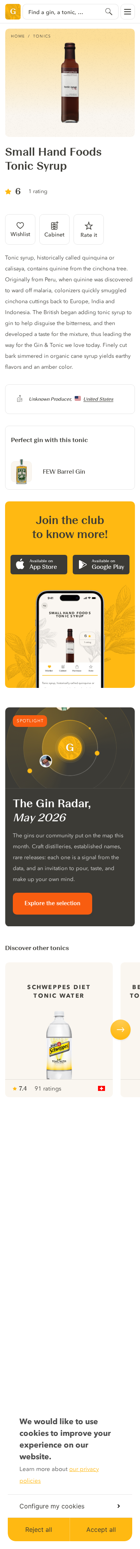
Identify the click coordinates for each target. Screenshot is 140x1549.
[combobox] (70, 12)
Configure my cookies (51, 1506)
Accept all (101, 1529)
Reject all (38, 1529)
